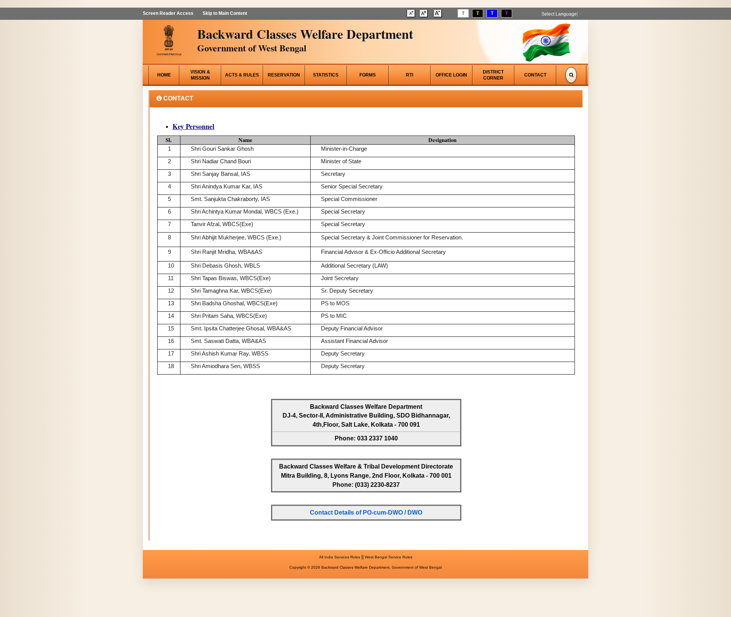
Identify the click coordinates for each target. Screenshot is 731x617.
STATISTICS (325, 75)
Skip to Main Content (225, 13)
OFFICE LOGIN (451, 75)
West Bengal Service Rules (388, 557)
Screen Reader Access (168, 13)
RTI (409, 75)
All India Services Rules (339, 557)
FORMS (367, 75)
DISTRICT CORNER (493, 75)
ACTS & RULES (242, 75)
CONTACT (535, 75)
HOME (164, 75)
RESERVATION (284, 75)
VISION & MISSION (200, 75)
